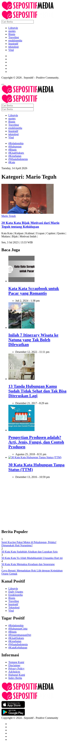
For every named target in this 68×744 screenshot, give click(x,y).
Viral (11, 49)
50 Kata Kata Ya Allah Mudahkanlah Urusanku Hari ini (32, 557)
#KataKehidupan (17, 647)
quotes (12, 31)
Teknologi (14, 607)
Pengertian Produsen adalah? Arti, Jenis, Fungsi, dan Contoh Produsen (36, 442)
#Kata (11, 162)
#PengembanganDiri (19, 634)
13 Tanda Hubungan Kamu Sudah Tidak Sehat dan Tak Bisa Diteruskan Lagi (37, 391)
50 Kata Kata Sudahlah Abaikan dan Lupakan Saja (29, 551)
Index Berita (15, 677)
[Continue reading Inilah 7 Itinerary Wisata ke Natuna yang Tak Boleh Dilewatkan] (21, 327)
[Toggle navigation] (2, 84)
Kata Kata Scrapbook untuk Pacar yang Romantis (33, 290)
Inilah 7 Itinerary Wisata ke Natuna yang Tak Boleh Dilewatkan (33, 340)
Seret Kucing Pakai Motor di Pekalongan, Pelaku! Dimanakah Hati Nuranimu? (28, 544)
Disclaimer (14, 665)
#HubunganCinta (17, 628)
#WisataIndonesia (18, 159)
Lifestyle (13, 27)
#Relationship (16, 143)
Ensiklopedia (15, 594)
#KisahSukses (16, 152)
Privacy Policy (16, 668)
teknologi (13, 46)
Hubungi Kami (16, 674)
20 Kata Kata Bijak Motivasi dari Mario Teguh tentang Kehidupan (30, 224)
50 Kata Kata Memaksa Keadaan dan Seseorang (28, 564)
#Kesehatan (14, 155)
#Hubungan (14, 146)
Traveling (13, 37)
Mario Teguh (8, 215)
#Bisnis (12, 149)
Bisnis (11, 34)
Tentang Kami (16, 662)
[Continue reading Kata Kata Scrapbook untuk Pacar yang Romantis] (21, 281)
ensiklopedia (15, 40)
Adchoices (14, 671)
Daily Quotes (15, 591)
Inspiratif (13, 43)
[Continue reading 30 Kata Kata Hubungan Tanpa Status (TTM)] (34, 457)
